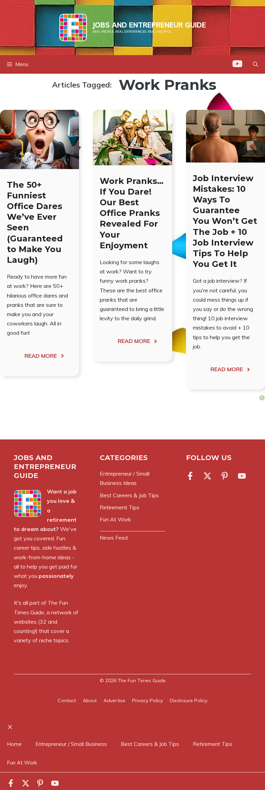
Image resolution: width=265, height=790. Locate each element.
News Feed (114, 537)
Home (14, 744)
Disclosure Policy (188, 700)
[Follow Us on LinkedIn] (225, 476)
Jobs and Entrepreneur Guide (149, 25)
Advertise (114, 700)
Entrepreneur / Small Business (71, 744)
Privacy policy (147, 700)
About (90, 700)
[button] (255, 64)
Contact (67, 700)
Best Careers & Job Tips (150, 744)
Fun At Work (22, 762)
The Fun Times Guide (142, 680)
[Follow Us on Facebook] (191, 476)
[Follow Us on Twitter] (207, 476)
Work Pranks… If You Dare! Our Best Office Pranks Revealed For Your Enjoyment (132, 213)
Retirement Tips (212, 744)
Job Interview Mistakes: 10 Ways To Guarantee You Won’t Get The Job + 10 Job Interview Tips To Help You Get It (225, 221)
